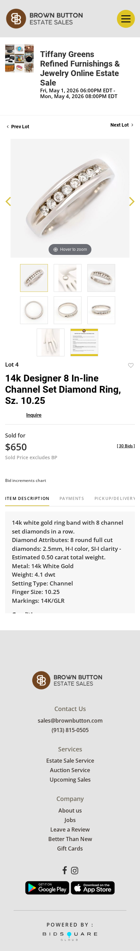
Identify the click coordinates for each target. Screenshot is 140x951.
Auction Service (70, 770)
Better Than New (70, 839)
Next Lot (120, 125)
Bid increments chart (25, 480)
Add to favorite (131, 365)
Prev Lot (19, 126)
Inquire (33, 415)
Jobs (70, 820)
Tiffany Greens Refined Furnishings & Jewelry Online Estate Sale (80, 69)
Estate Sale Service (70, 760)
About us (70, 810)
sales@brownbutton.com (70, 720)
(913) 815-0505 (70, 730)
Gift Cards (70, 848)
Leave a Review (70, 829)
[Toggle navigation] (126, 19)
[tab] (27, 501)
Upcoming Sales (70, 779)
